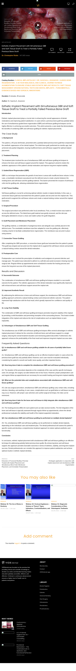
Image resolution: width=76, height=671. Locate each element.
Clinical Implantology (25, 80)
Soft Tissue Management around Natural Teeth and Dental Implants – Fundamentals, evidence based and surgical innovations (36, 88)
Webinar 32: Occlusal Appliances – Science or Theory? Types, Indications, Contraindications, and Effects (38, 507)
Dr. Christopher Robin (10, 55)
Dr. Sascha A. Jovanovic (48, 80)
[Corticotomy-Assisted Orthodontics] (8, 625)
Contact (42, 569)
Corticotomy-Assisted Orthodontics (21, 624)
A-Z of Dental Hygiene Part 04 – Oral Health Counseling (23, 636)
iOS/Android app (45, 572)
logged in (17, 543)
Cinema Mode (69, 52)
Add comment (52, 52)
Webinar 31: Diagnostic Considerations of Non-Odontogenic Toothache (59, 506)
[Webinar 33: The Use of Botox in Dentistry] (12, 491)
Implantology (6, 42)
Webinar (3, 501)
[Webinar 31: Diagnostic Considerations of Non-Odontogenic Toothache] (63, 491)
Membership (44, 566)
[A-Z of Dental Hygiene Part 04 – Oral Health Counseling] (8, 636)
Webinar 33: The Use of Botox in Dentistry (11, 505)
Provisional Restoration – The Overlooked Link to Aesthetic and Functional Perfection (24, 649)
